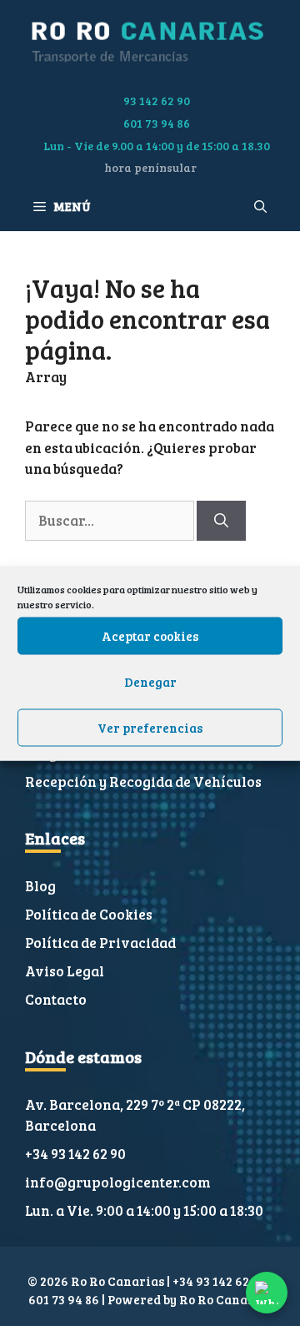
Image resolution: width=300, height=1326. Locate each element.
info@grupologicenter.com (118, 1182)
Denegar (150, 681)
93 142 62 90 (156, 100)
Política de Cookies (88, 914)
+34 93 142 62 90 (75, 1153)
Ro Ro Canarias (225, 1299)
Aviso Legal (64, 971)
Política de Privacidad (100, 942)
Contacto (56, 999)
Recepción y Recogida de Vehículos (143, 781)
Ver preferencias (150, 727)
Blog (40, 885)
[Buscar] (221, 521)
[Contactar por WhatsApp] (267, 1292)
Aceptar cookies (150, 636)
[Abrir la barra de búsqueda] (260, 206)
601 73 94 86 (156, 123)
